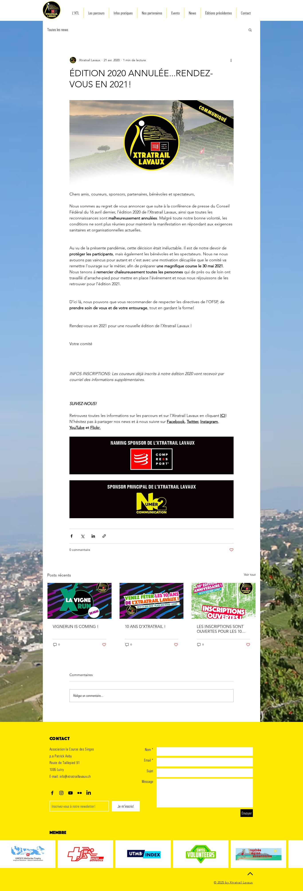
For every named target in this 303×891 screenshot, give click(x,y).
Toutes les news (57, 29)
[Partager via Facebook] (71, 536)
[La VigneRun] (79, 601)
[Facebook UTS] (52, 793)
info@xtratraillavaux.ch (75, 776)
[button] (250, 29)
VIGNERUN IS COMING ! (75, 626)
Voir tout (250, 574)
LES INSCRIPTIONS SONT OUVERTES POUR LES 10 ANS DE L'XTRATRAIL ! (220, 629)
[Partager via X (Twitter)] (82, 536)
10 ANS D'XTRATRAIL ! (145, 626)
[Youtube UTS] (70, 793)
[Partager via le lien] (104, 536)
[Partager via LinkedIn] (93, 536)
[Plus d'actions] (231, 60)
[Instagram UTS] (61, 793)
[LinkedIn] (88, 793)
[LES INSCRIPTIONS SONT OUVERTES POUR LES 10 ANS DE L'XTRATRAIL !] (223, 601)
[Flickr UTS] (79, 793)
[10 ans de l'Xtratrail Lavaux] (152, 601)
